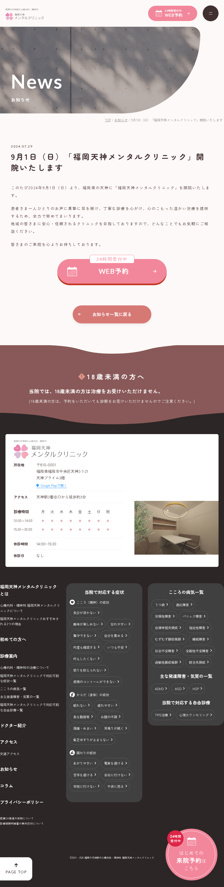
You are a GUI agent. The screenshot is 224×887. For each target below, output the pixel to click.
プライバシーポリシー (22, 802)
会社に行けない (115, 774)
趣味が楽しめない (86, 624)
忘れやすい (119, 624)
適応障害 (182, 604)
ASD (178, 688)
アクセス (8, 741)
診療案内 (8, 656)
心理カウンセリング (194, 714)
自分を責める (114, 635)
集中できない (83, 635)
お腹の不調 (109, 716)
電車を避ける (114, 763)
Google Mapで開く (54, 485)
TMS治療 (161, 714)
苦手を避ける (83, 774)
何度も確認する (84, 647)
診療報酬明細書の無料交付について (22, 823)
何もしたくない (84, 658)
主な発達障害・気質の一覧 (19, 696)
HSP (196, 688)
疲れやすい (106, 705)
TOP (108, 120)
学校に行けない (84, 786)
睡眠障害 (198, 639)
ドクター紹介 (13, 725)
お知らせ (121, 120)
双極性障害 (163, 616)
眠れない (79, 705)
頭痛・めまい (83, 728)
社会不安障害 (165, 650)
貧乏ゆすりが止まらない (91, 739)
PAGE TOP (16, 872)
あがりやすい (83, 763)
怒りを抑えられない (88, 670)
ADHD (159, 688)
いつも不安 (115, 647)
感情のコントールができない (94, 681)
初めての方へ (13, 639)
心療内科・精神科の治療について (24, 667)
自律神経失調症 (166, 627)
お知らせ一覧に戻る (112, 314)
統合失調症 (197, 662)
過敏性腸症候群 (166, 662)
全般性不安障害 (197, 650)
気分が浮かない (84, 612)
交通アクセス (10, 753)
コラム (6, 785)
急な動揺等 (81, 716)
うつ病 (160, 604)
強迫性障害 (197, 627)
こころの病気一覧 (13, 688)
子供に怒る (115, 786)
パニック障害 (192, 616)
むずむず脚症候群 (168, 639)
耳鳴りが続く (114, 728)
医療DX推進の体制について (17, 818)
